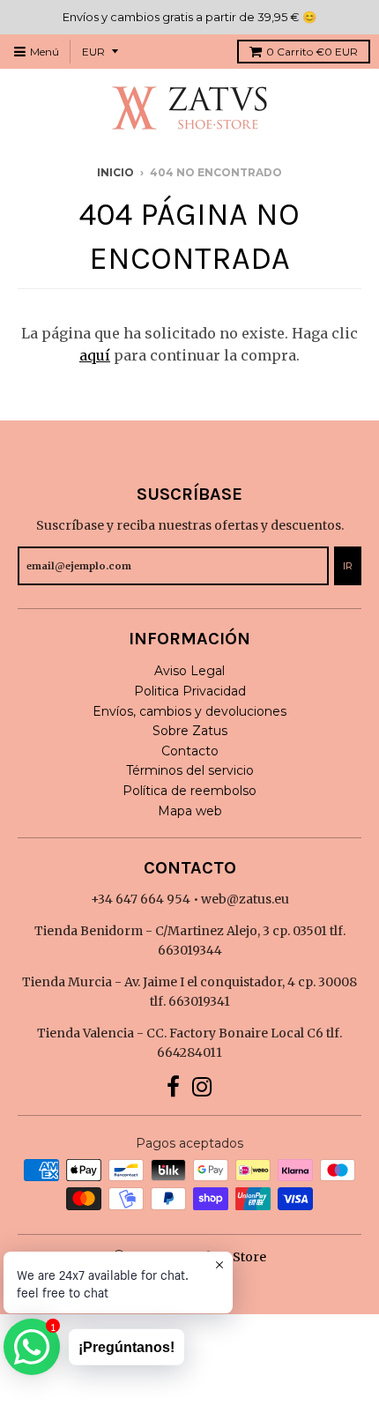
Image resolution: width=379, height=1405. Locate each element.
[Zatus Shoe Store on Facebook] (173, 1087)
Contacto (190, 751)
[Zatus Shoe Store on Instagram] (202, 1087)
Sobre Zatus (189, 731)
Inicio (115, 172)
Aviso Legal (189, 671)
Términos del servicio (190, 770)
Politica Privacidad (190, 691)
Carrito (312, 51)
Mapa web (190, 811)
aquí (94, 355)
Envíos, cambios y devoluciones (189, 711)
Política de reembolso (189, 791)
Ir (348, 566)
